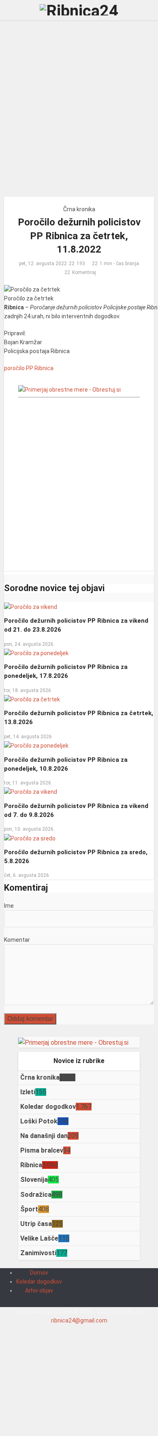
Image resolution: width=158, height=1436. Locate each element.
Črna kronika (79, 209)
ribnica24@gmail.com (79, 1320)
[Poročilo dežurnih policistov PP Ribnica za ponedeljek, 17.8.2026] (36, 652)
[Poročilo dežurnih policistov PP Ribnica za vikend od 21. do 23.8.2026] (30, 606)
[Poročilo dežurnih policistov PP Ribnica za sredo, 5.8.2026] (30, 837)
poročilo (14, 368)
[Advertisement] (79, 111)
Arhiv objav (39, 1290)
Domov (39, 1272)
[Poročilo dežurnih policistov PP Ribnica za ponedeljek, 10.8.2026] (36, 745)
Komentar (17, 940)
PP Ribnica (39, 368)
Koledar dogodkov (39, 1281)
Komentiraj (84, 272)
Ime (9, 905)
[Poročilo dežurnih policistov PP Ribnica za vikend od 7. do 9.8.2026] (30, 791)
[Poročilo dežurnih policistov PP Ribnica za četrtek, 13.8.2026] (32, 699)
